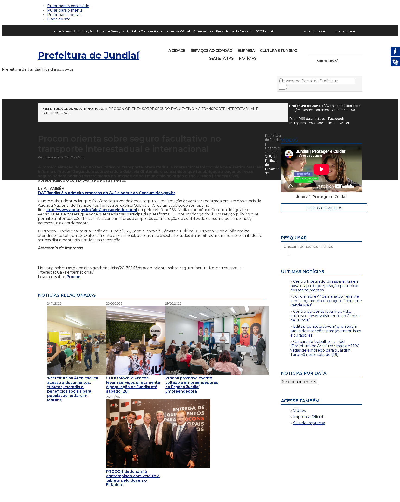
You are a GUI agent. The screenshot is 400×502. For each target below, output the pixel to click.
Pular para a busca (64, 14)
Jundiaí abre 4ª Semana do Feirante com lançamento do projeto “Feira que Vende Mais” (326, 300)
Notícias (247, 58)
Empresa (246, 50)
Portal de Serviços (110, 31)
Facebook (336, 119)
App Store (343, 61)
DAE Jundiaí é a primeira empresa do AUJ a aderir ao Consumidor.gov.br (106, 193)
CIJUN (270, 156)
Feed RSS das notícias (307, 119)
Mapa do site (58, 19)
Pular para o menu (64, 10)
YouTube (335, 49)
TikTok (328, 49)
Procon (73, 276)
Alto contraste (314, 31)
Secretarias (221, 58)
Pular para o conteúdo (68, 6)
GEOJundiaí (264, 31)
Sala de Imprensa (309, 423)
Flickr (351, 49)
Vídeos (299, 410)
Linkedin (343, 49)
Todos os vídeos (324, 208)
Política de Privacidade (272, 167)
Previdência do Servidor (234, 31)
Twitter (343, 123)
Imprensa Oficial (177, 31)
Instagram (320, 49)
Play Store (350, 61)
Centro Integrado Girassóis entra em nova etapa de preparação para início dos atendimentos (324, 285)
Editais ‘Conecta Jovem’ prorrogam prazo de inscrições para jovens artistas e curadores (325, 330)
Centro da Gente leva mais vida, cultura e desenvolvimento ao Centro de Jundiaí (325, 315)
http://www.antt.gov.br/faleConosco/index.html (91, 210)
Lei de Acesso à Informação (72, 31)
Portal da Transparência (144, 31)
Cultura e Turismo (278, 50)
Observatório (203, 31)
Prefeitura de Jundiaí (88, 55)
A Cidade (176, 50)
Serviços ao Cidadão (211, 50)
